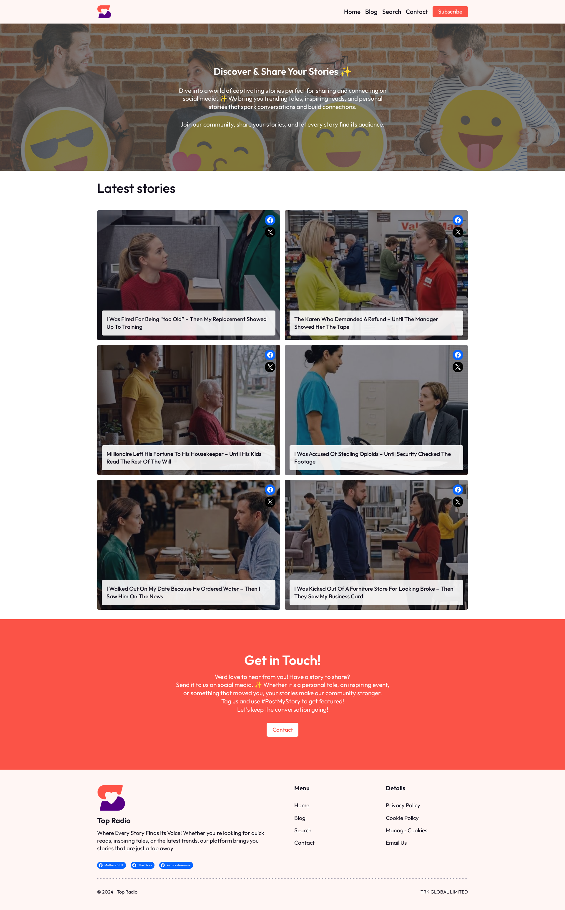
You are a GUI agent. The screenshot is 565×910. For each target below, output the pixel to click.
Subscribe (450, 11)
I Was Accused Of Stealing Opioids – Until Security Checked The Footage (372, 457)
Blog (299, 817)
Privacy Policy (403, 805)
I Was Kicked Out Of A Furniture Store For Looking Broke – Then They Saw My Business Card (373, 592)
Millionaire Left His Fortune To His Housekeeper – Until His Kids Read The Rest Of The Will (184, 457)
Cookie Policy (402, 817)
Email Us (396, 842)
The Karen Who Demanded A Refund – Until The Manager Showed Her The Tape (366, 322)
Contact (282, 729)
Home (301, 805)
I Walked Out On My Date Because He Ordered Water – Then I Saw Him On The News (183, 592)
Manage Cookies (406, 830)
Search (303, 830)
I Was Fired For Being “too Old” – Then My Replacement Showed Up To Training (187, 322)
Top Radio (114, 820)
